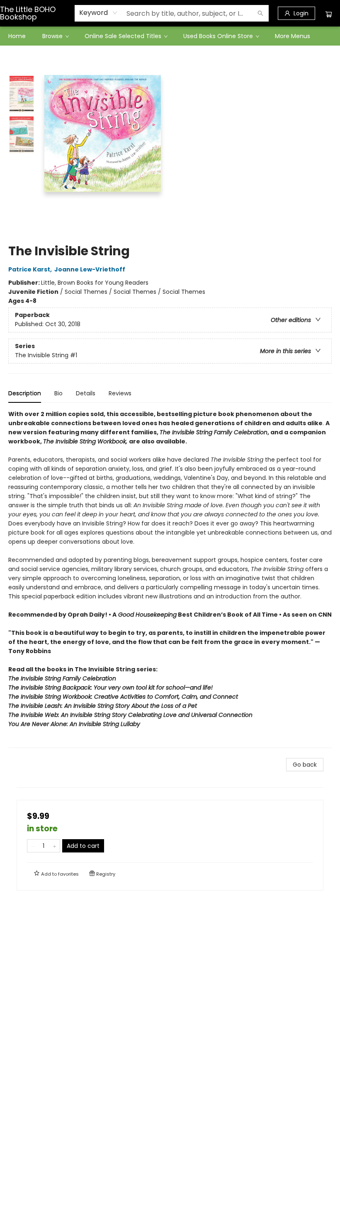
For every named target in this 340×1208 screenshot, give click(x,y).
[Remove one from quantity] (32, 845)
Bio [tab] (58, 393)
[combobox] (98, 13)
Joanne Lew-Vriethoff (89, 269)
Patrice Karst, (30, 269)
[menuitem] (17, 36)
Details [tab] (85, 393)
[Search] (260, 13)
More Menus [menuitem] (292, 36)
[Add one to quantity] (54, 845)
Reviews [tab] (120, 393)
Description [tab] (24, 393)
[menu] (170, 36)
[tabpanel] (170, 578)
